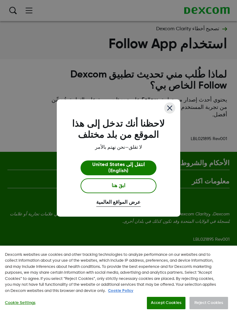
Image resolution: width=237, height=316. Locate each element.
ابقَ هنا (118, 185)
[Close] (169, 108)
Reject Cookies (208, 303)
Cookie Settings (20, 303)
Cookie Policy (120, 291)
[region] (118, 281)
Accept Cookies (166, 303)
